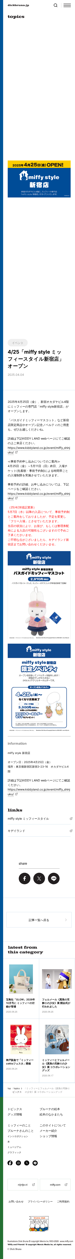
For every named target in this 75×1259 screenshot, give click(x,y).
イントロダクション (18, 1136)
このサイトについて (53, 1125)
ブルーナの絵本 (50, 1109)
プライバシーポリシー (40, 1201)
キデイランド (16, 830)
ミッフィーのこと (19, 1125)
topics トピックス (17, 1090)
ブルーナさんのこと (21, 1130)
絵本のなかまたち (51, 1114)
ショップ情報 (48, 1136)
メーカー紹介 (48, 1130)
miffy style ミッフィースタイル (28, 818)
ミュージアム (14, 1147)
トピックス (15, 1109)
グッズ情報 (15, 1114)
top (9, 1088)
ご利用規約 (63, 1201)
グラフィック (14, 1152)
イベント (18, 343)
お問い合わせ (16, 1201)
